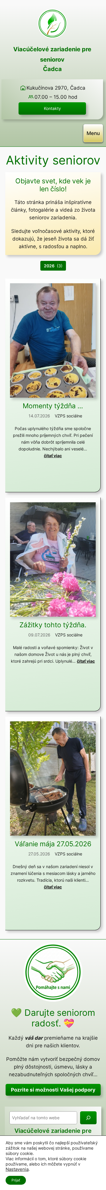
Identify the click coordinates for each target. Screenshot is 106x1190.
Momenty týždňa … (53, 406)
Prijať (15, 1180)
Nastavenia (17, 1169)
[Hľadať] (88, 1117)
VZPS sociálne (68, 415)
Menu (93, 133)
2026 (49, 265)
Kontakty (52, 108)
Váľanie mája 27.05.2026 (53, 844)
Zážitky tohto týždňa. (52, 625)
